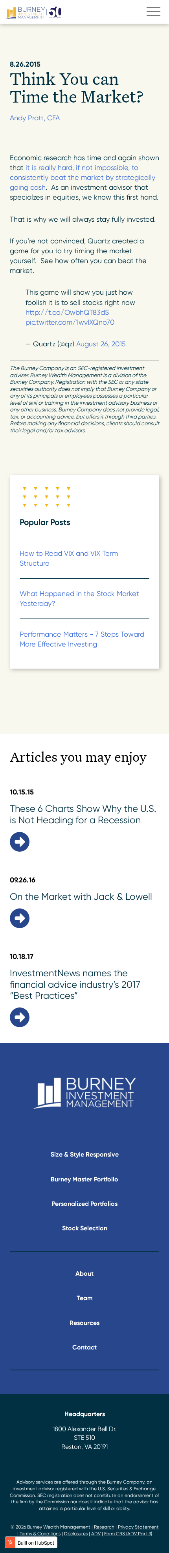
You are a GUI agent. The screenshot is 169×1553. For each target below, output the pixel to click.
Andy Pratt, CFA (35, 118)
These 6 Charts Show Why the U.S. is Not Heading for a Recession (83, 814)
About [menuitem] (84, 1273)
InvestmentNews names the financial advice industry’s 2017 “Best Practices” (75, 985)
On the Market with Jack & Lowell (81, 896)
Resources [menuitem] (84, 1323)
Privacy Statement (138, 1527)
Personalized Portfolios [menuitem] (85, 1203)
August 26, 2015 (101, 344)
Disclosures (76, 1533)
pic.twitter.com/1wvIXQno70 (70, 322)
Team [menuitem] (85, 1298)
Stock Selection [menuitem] (84, 1228)
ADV (96, 1533)
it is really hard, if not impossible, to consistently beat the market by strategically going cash (82, 177)
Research (104, 1527)
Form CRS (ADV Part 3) (128, 1533)
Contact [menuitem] (84, 1347)
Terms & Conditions (40, 1533)
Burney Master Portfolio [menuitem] (84, 1179)
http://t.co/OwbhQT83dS (67, 312)
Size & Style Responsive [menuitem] (85, 1154)
